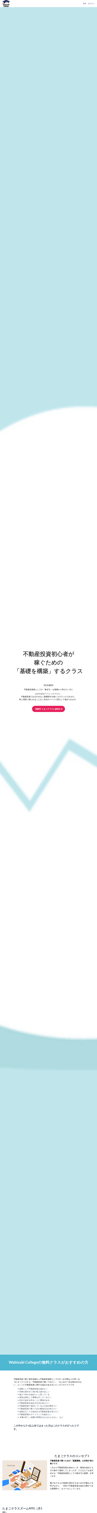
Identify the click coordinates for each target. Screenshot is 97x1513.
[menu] (88, 3)
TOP (84, 4)
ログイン (91, 4)
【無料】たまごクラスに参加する (48, 709)
